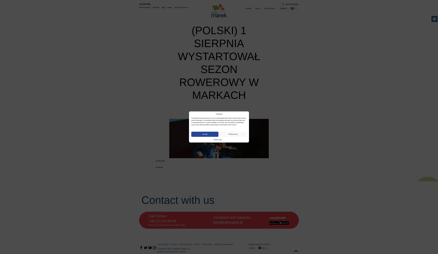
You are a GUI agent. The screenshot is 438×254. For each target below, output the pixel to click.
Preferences (233, 134)
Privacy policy (218, 139)
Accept (204, 134)
